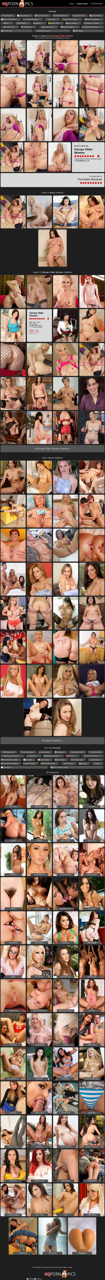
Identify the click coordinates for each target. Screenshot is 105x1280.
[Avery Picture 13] (11, 157)
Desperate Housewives (11, 756)
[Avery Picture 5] (13, 90)
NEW (71, 4)
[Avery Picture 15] (59, 157)
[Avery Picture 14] (35, 157)
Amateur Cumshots (92, 23)
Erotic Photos (44, 760)
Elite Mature (79, 31)
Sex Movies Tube (77, 752)
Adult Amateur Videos (10, 760)
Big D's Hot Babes (93, 19)
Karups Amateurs (69, 27)
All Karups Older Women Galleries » (52, 448)
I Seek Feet (51, 19)
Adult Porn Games (52, 756)
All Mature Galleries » (52, 740)
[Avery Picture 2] (39, 56)
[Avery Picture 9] (13, 124)
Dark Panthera (95, 760)
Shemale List (7, 767)
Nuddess (38, 23)
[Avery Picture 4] (92, 56)
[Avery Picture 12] (92, 124)
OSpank (84, 763)
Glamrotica (60, 752)
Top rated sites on (90, 178)
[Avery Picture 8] (92, 90)
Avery (44, 36)
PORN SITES (82, 4)
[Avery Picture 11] (65, 124)
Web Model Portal (61, 16)
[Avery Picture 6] (39, 90)
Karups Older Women (62, 36)
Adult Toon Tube (8, 27)
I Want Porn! (27, 27)
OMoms (6, 23)
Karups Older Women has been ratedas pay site (87, 153)
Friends (52, 11)
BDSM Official (30, 763)
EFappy (97, 763)
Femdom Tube (78, 760)
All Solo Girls (7, 31)
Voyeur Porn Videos (70, 19)
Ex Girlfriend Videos (31, 19)
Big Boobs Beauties (43, 31)
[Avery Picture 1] (13, 56)
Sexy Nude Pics (42, 16)
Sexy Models (72, 23)
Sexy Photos (45, 752)
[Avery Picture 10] (39, 124)
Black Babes (22, 23)
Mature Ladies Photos (91, 27)
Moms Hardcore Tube (60, 767)
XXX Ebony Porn (9, 752)
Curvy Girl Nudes (28, 752)
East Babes (61, 760)
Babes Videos (96, 16)
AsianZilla (29, 760)
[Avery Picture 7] (65, 90)
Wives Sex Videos (9, 19)
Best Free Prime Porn (91, 756)
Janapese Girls (79, 16)
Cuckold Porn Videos (10, 763)
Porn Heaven (7, 16)
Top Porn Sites (68, 763)
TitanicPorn (32, 756)
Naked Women (24, 16)
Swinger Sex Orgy (47, 27)
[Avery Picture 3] (65, 56)
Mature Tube (55, 23)
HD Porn (71, 756)
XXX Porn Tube (96, 752)
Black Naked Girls (49, 763)
